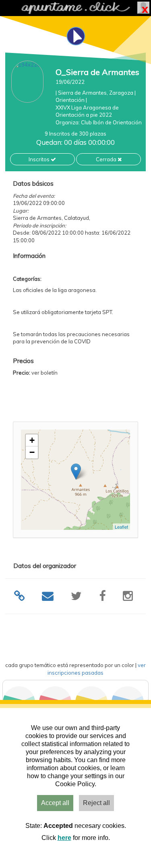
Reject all (96, 802)
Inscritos (40, 159)
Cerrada (107, 159)
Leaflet (121, 526)
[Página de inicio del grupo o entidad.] (27, 82)
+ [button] (32, 440)
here (64, 837)
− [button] (32, 452)
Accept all (55, 802)
